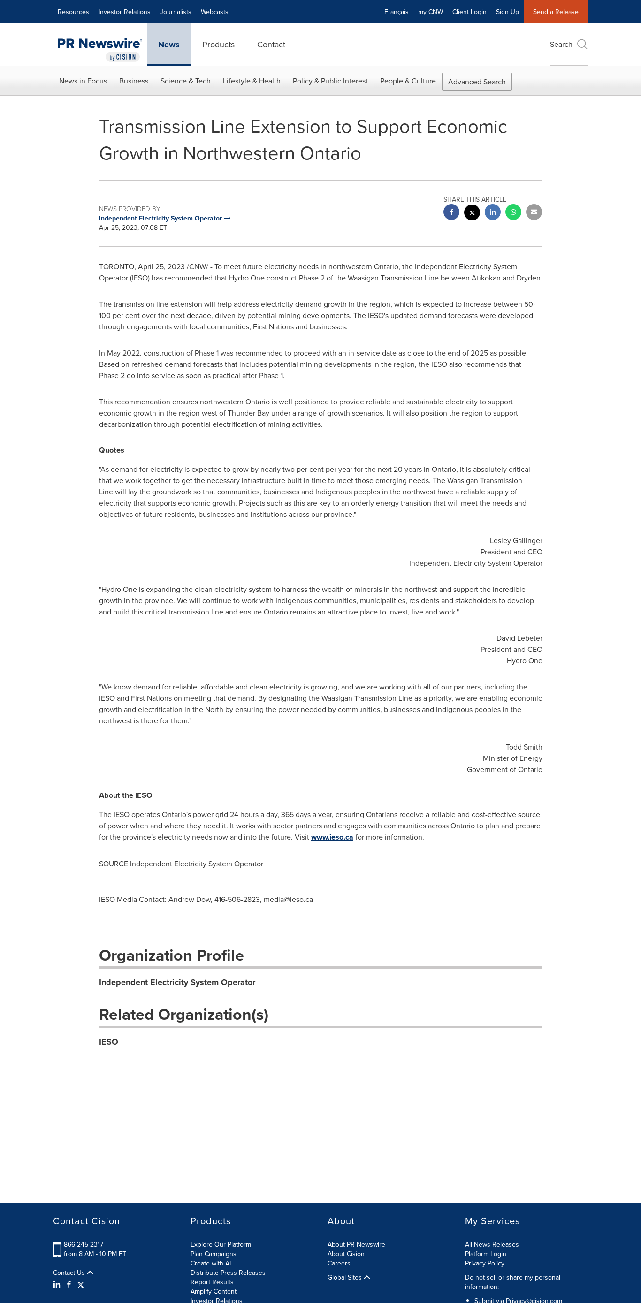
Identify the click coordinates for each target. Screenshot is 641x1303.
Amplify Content (214, 1291)
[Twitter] (80, 1284)
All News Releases (492, 1244)
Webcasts (215, 11)
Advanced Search (477, 81)
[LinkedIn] (58, 1284)
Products (218, 44)
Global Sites (346, 1277)
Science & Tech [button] (185, 81)
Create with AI (211, 1263)
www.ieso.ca (332, 837)
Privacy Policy (484, 1263)
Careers (339, 1263)
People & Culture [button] (408, 81)
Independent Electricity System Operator (177, 982)
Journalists (175, 11)
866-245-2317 (83, 1244)
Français (396, 11)
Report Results (212, 1282)
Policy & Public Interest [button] (330, 81)
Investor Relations (125, 11)
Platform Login (485, 1253)
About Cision (346, 1253)
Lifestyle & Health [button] (252, 81)
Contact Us (70, 1272)
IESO (108, 1042)
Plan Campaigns (214, 1253)
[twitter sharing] (472, 214)
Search (561, 44)
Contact (271, 44)
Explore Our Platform (221, 1244)
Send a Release (556, 11)
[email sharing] (534, 213)
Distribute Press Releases (228, 1272)
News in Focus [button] (83, 81)
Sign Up (507, 11)
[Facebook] (69, 1284)
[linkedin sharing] (493, 213)
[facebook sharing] (451, 213)
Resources (73, 11)
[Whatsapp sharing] (513, 213)
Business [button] (133, 81)
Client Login (469, 11)
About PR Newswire (356, 1244)
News (169, 44)
